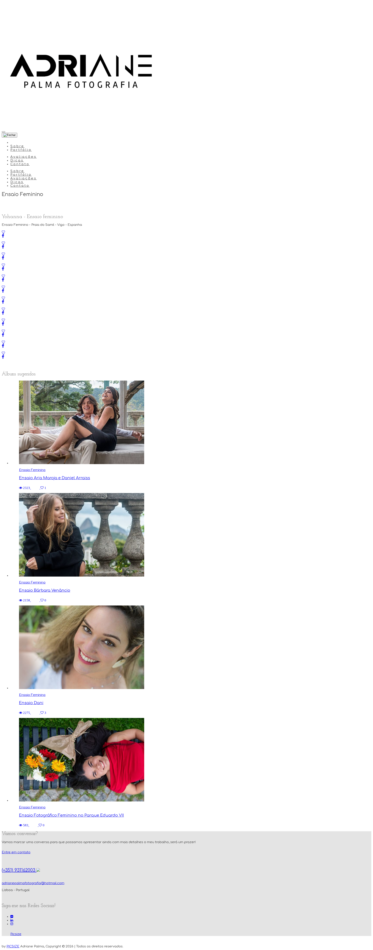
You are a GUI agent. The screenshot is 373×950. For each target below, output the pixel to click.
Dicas (17, 160)
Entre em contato (16, 852)
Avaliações (23, 157)
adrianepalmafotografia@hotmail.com (33, 883)
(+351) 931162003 (19, 870)
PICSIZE (12, 946)
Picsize (15, 934)
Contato (20, 164)
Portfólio (21, 150)
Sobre (17, 146)
